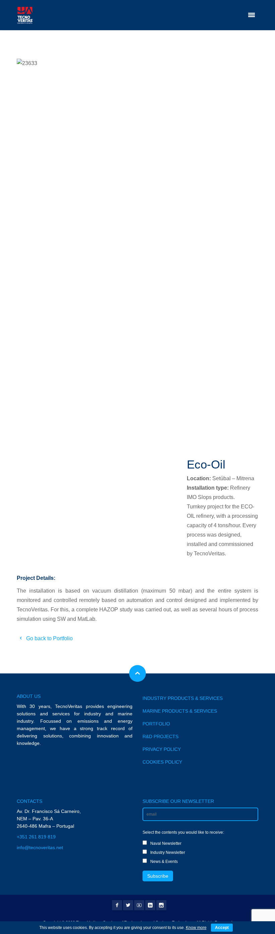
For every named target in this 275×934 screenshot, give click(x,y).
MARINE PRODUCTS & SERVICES (180, 711)
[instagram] (161, 905)
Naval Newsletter (165, 843)
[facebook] (117, 905)
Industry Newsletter (167, 852)
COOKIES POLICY (162, 762)
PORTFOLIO (156, 723)
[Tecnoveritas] (25, 15)
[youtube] (139, 905)
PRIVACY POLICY (162, 749)
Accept (222, 927)
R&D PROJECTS (160, 736)
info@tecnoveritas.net (40, 847)
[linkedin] (150, 905)
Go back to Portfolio (49, 638)
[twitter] (128, 905)
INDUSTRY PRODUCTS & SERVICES (183, 698)
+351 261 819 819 (36, 836)
